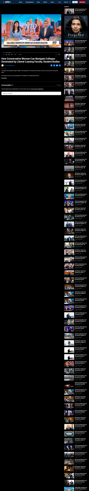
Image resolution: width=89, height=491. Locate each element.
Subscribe (82, 2)
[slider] (31, 52)
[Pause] (3, 54)
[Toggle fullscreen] (56, 54)
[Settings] (59, 54)
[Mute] (11, 54)
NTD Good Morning (9, 65)
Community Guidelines (37, 89)
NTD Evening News (78, 12)
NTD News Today (78, 57)
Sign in (75, 2)
